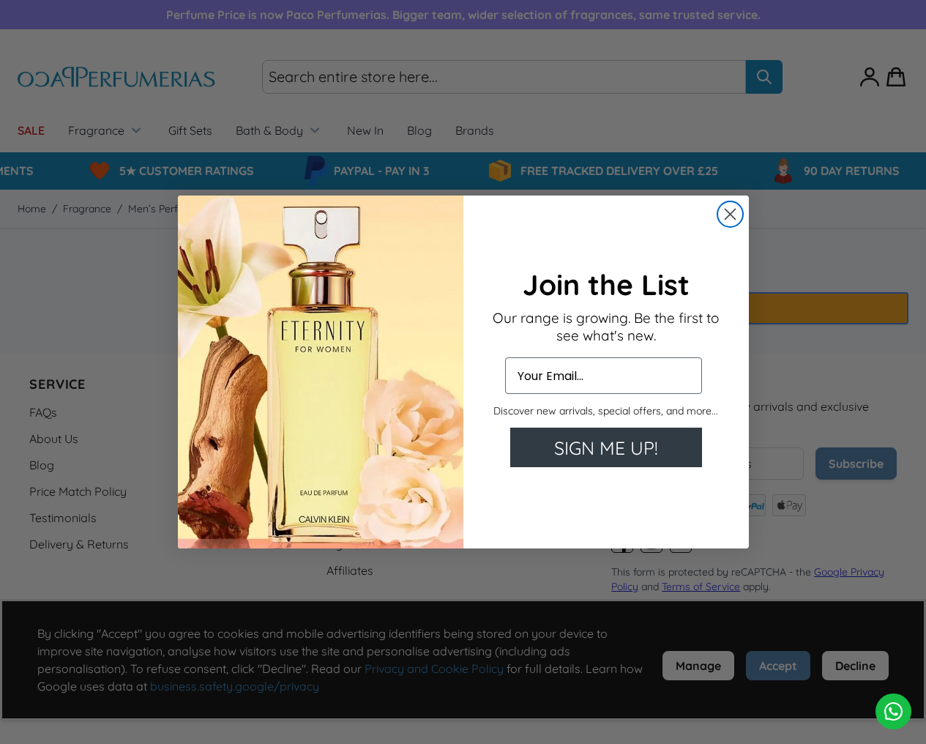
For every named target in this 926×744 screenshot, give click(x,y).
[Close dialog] (730, 214)
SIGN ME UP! (606, 447)
